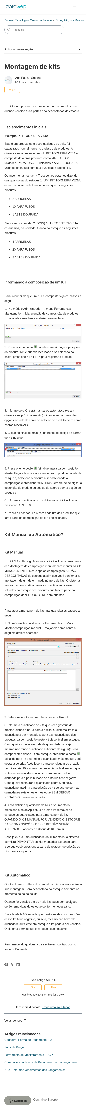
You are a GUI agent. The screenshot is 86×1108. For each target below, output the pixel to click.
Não (53, 987)
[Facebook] (6, 964)
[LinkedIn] (18, 964)
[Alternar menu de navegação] (75, 7)
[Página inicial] (16, 7)
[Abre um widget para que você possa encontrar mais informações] (17, 1101)
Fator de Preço (14, 1047)
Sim (33, 987)
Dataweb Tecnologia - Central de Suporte (28, 20)
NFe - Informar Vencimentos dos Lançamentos (35, 1070)
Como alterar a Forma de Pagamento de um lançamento (41, 1062)
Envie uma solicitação (56, 1007)
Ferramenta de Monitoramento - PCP (28, 1054)
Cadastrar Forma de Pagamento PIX (28, 1039)
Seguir (12, 89)
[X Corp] (12, 964)
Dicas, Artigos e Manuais (70, 20)
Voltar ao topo (13, 1020)
